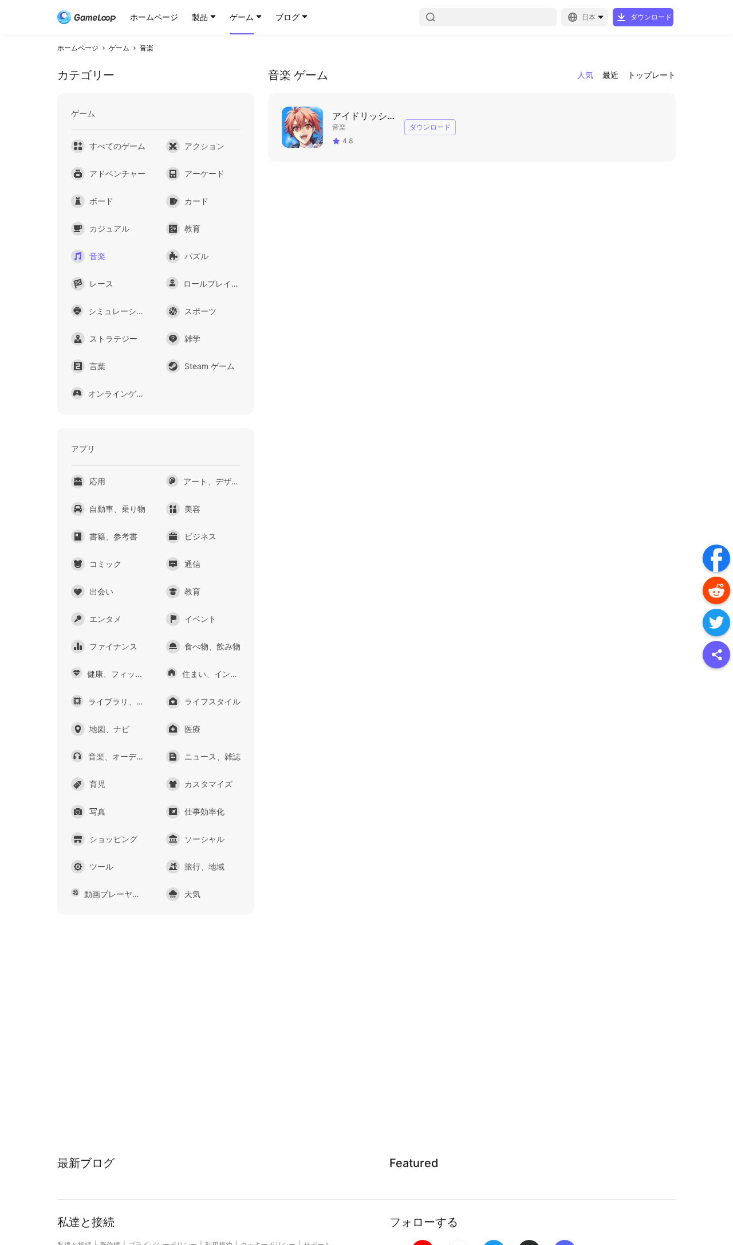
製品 (200, 17)
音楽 (146, 48)
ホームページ (154, 17)
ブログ (287, 17)
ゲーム (242, 17)
